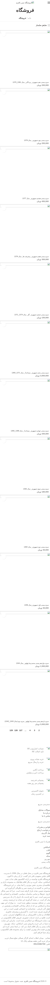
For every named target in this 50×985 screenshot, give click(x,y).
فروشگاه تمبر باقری (32, 981)
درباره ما (46, 813)
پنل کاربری (45, 833)
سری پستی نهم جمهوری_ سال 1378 (36, 140)
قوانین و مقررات (43, 827)
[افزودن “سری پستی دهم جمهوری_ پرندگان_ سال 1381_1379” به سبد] (3, 34)
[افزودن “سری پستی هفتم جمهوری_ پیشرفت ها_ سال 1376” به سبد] (3, 208)
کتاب (48, 850)
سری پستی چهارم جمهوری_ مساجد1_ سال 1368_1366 (30, 431)
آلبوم (48, 853)
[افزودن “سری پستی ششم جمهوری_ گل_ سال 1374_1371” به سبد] (3, 266)
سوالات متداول (44, 810)
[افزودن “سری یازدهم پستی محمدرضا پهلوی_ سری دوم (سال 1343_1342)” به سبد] (3, 673)
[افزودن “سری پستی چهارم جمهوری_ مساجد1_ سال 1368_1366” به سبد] (3, 382)
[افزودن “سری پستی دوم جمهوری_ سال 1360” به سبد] (3, 498)
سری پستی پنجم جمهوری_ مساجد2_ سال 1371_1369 (30, 373)
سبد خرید (46, 836)
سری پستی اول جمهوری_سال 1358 (36, 605)
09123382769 (39, 944)
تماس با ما (46, 816)
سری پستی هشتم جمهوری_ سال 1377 (35, 198)
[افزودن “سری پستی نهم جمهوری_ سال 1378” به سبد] (3, 92)
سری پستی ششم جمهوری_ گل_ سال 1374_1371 (31, 315)
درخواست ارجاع (43, 830)
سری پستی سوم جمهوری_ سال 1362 (36, 489)
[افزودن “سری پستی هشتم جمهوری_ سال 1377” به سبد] (3, 150)
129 (11, 730)
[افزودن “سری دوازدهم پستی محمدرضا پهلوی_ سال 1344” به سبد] (3, 615)
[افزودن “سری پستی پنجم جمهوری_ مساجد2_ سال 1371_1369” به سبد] (3, 324)
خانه (29, 18)
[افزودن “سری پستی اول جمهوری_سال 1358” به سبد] (3, 557)
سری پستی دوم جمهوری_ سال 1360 (36, 547)
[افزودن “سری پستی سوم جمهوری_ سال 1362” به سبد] (3, 440)
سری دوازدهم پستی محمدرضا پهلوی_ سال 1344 (32, 663)
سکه (48, 856)
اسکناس (46, 847)
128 (16, 730)
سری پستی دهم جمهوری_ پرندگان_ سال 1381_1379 (31, 82)
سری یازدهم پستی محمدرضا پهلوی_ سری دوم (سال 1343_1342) (27, 721)
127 (20, 730)
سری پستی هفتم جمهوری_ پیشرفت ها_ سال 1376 (31, 256)
